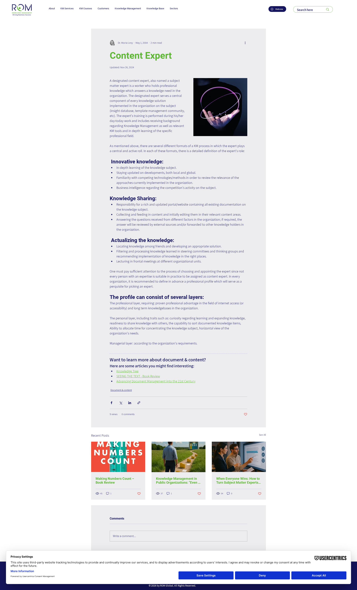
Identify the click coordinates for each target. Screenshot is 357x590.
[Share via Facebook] (111, 402)
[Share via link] (139, 402)
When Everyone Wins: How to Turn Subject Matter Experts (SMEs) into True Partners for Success (238, 480)
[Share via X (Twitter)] (120, 402)
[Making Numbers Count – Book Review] (118, 457)
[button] (52, 8)
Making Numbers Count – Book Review (115, 480)
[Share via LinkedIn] (129, 402)
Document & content (121, 390)
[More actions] (245, 43)
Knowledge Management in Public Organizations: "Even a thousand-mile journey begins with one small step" (178, 480)
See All (262, 434)
